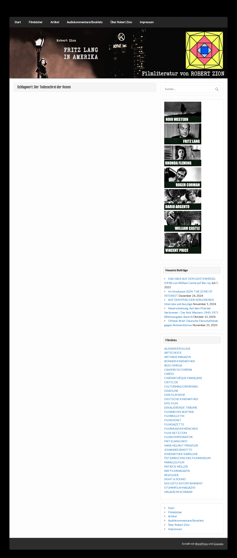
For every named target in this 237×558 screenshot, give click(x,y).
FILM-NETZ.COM (175, 432)
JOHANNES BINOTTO (178, 449)
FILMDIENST (172, 420)
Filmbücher (36, 22)
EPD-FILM (171, 403)
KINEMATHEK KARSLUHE (181, 454)
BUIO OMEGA (173, 365)
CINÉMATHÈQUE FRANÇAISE (183, 378)
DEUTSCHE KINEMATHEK (181, 399)
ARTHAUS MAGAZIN (177, 357)
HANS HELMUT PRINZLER (181, 445)
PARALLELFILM (174, 462)
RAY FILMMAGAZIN (177, 470)
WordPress (201, 543)
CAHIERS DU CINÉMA (178, 369)
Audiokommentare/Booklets (85, 22)
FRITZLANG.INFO (175, 441)
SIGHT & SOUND (175, 479)
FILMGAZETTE (174, 424)
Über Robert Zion (121, 22)
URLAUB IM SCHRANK (178, 491)
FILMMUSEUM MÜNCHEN (181, 428)
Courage (218, 543)
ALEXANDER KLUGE (177, 348)
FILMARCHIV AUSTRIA (179, 411)
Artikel (55, 22)
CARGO (169, 373)
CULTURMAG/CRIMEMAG (181, 386)
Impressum (147, 22)
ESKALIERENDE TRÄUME (180, 407)
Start (18, 22)
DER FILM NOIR (174, 394)
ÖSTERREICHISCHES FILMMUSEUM (187, 458)
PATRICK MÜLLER (176, 466)
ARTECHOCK (173, 352)
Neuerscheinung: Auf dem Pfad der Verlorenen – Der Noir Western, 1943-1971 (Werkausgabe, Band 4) (191, 312)
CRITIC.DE (171, 382)
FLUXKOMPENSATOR (178, 437)
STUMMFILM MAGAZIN (179, 487)
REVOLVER (171, 475)
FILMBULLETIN (174, 415)
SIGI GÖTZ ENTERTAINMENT (183, 483)
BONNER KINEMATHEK (179, 361)
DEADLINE (171, 390)
